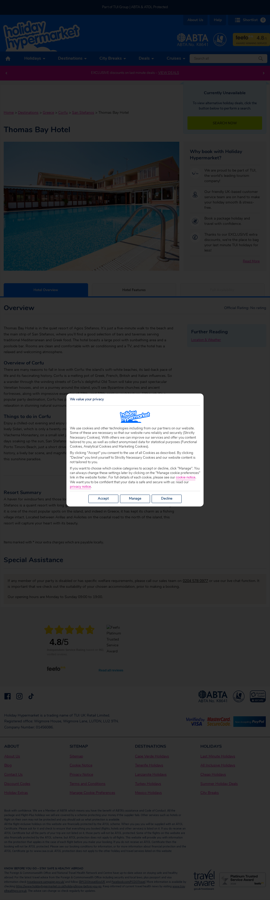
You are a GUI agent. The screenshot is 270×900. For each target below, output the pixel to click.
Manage (135, 498)
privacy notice (80, 487)
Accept (103, 498)
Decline (166, 498)
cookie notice (185, 477)
